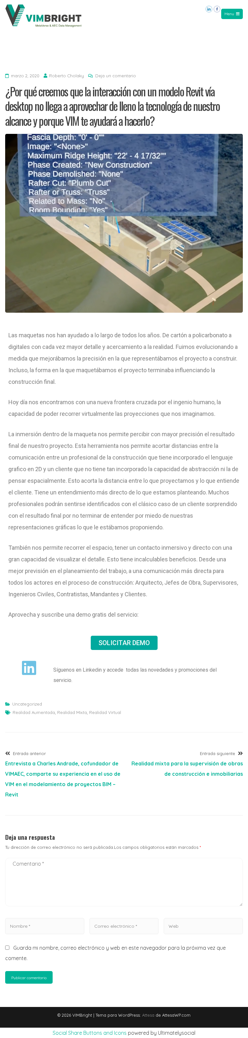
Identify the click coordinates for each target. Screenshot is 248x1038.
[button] (124, 643)
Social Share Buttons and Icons (90, 1033)
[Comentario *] (124, 907)
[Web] (203, 926)
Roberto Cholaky (66, 75)
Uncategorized (27, 704)
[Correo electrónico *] (123, 926)
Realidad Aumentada (34, 712)
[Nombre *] (44, 926)
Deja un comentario (115, 75)
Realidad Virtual (105, 712)
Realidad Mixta (72, 712)
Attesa (148, 1015)
